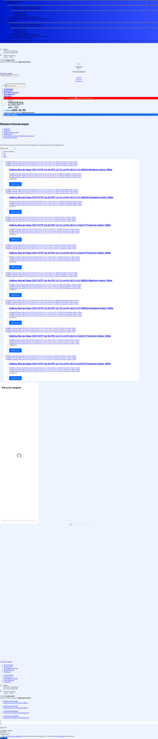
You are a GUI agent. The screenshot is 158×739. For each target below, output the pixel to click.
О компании (8, 665)
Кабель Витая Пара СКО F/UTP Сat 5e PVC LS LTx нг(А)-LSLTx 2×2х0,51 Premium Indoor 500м (60, 224)
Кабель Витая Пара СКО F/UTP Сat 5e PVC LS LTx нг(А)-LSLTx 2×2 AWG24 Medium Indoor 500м (60, 169)
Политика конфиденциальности (16, 713)
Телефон (3, 734)
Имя (2, 732)
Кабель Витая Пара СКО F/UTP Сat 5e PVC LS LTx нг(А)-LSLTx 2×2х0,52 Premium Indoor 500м (60, 252)
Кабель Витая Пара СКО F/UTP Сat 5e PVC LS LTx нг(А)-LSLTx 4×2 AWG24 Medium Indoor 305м (60, 280)
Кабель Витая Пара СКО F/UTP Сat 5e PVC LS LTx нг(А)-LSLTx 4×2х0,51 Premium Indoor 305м (60, 335)
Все (5, 157)
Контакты (7, 672)
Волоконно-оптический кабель (16, 703)
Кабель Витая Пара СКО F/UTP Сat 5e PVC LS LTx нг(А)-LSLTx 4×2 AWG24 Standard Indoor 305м (61, 308)
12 (4, 153)
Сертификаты (9, 670)
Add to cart (15, 184)
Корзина (79, 67)
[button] (6, 73)
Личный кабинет (79, 71)
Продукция (8, 667)
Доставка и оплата (11, 668)
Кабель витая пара (11, 701)
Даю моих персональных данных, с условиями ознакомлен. (38, 736)
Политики (60, 736)
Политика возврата (11, 711)
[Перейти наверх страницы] (0, 721)
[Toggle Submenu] (81, 0)
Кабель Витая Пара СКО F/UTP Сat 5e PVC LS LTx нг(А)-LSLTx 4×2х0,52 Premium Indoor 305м (60, 363)
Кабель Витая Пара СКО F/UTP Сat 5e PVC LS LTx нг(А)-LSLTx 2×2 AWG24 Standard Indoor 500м (61, 197)
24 (4, 155)
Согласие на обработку (14, 736)
